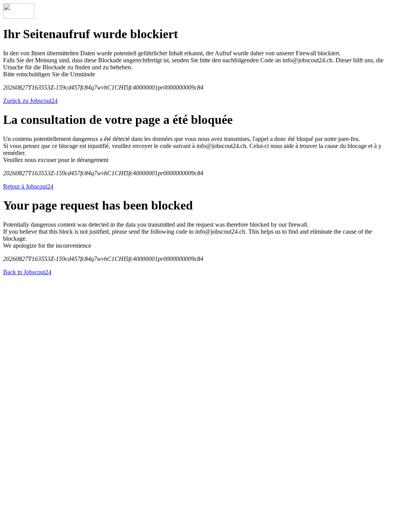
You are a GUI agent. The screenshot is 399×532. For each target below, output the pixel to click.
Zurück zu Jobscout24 (30, 100)
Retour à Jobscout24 (28, 186)
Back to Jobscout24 (27, 272)
